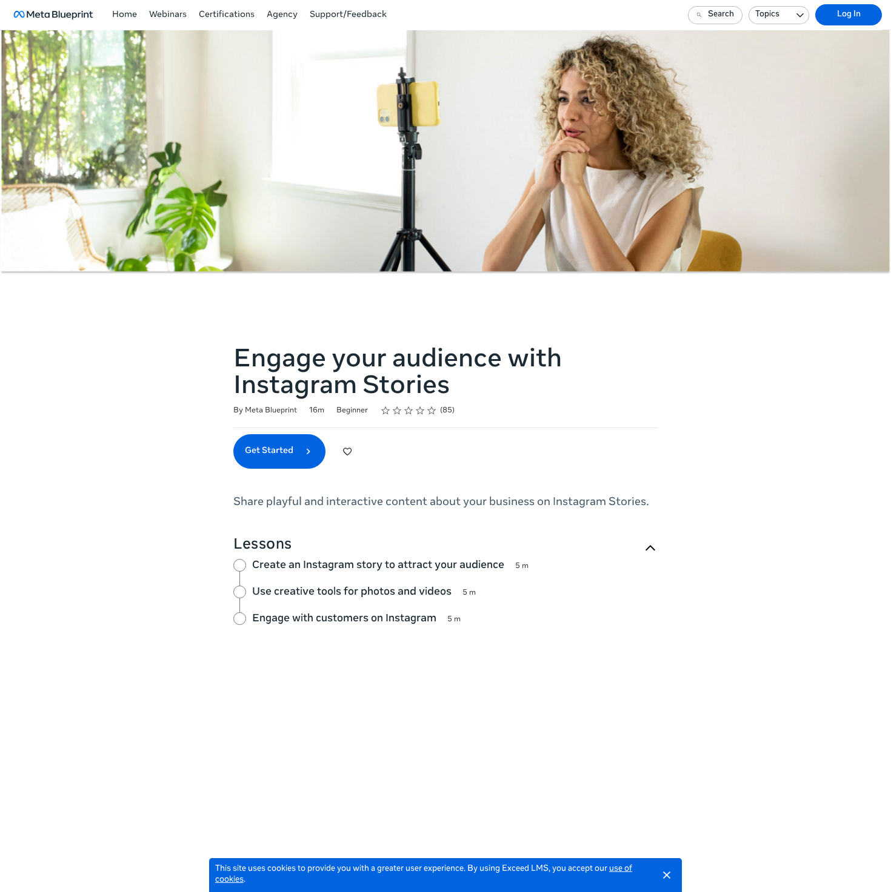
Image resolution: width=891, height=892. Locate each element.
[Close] (667, 875)
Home (124, 15)
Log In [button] (849, 15)
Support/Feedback (348, 15)
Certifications (227, 15)
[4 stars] (420, 410)
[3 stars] (409, 410)
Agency (282, 15)
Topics (767, 15)
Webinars (168, 15)
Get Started (270, 451)
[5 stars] (432, 410)
